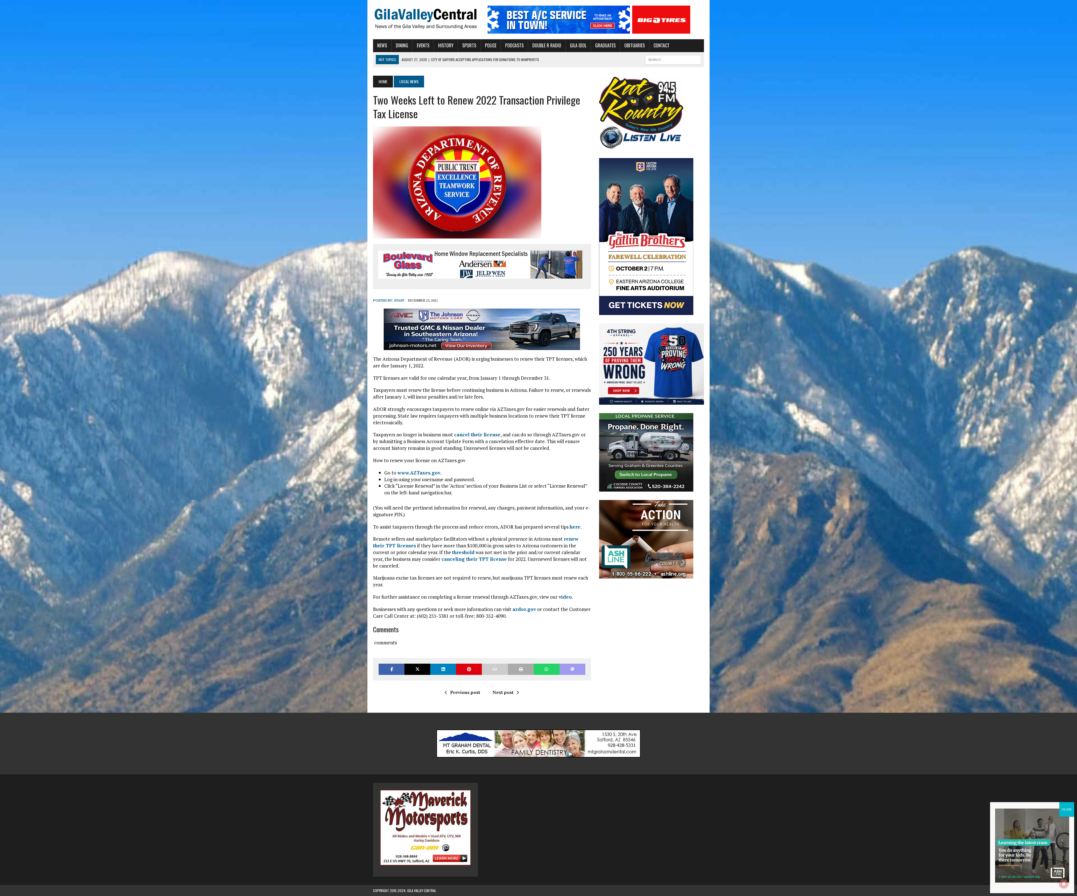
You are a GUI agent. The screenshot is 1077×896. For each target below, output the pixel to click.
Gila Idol (578, 45)
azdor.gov (524, 609)
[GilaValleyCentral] (425, 19)
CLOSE (1067, 809)
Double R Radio (546, 45)
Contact (661, 45)
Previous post (465, 692)
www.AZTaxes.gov (418, 472)
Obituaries (634, 45)
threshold (463, 552)
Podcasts (514, 45)
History (446, 45)
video (565, 597)
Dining (402, 45)
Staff (399, 300)
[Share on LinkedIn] (443, 669)
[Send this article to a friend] (495, 669)
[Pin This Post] (469, 669)
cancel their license (477, 434)
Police (490, 45)
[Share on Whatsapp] (547, 669)
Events (423, 45)
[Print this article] (521, 669)
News (382, 45)
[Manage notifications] (1063, 883)
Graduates (605, 45)
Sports (469, 45)
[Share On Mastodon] (572, 669)
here (575, 527)
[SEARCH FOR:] (673, 58)
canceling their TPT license (474, 559)
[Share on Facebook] (391, 669)
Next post (503, 692)
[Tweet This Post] (417, 669)
